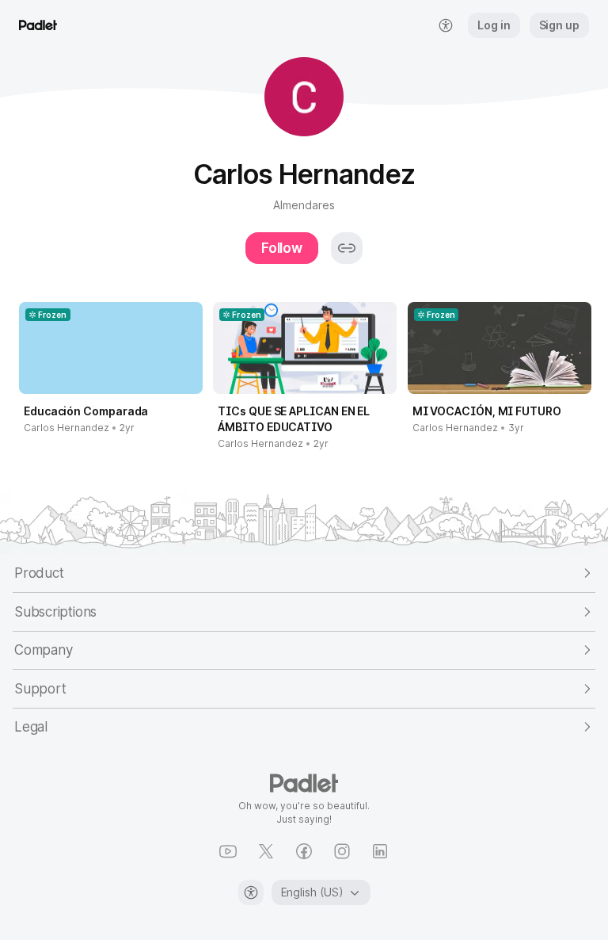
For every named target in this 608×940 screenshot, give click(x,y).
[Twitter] (266, 851)
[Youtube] (228, 851)
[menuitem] (445, 25)
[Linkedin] (380, 851)
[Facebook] (304, 851)
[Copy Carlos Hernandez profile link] (347, 248)
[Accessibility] (251, 892)
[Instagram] (342, 851)
